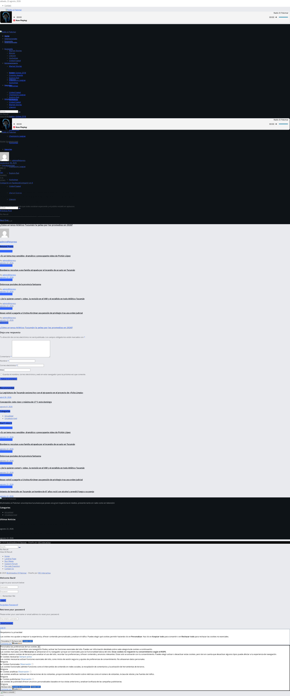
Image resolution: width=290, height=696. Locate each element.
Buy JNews (9, 561)
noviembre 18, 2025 (8, 163)
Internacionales (11, 42)
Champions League (17, 136)
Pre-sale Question (12, 566)
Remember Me (9, 596)
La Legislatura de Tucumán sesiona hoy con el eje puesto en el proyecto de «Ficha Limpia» (41, 392)
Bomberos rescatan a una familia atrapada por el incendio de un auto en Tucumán (37, 197)
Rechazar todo (16, 641)
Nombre (4, 361)
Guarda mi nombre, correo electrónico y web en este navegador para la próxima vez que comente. (44, 374)
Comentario (6, 356)
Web (2, 370)
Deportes (8, 85)
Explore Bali (14, 173)
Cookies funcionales (11, 664)
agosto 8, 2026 (6, 406)
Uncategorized (12, 141)
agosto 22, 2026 (6, 263)
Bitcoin (12, 53)
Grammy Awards (16, 75)
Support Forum (11, 563)
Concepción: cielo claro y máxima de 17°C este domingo (26, 402)
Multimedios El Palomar (17, 542)
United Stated (15, 92)
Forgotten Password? (9, 605)
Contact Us (9, 568)
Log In (2, 627)
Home (7, 36)
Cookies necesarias (11, 656)
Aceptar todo (27, 641)
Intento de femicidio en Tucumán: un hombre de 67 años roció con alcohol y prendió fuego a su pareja (47, 491)
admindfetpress (18, 160)
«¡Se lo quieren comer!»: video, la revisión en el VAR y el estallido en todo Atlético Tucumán (42, 298)
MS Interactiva (44, 542)
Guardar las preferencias (21, 687)
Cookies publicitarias (11, 679)
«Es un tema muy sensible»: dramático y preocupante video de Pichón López (35, 192)
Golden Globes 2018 (17, 116)
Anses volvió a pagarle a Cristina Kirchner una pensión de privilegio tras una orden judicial (41, 313)
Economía (9, 49)
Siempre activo (25, 656)
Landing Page (10, 559)
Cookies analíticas (10, 671)
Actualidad (9, 416)
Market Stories (15, 66)
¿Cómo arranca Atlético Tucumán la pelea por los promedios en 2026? (36, 327)
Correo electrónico (8, 365)
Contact (8, 5)
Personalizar (5, 641)
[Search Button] (19, 208)
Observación (25, 664)
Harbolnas (13, 86)
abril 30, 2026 (5, 397)
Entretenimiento (11, 63)
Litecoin (12, 199)
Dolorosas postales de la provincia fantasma (20, 201)
